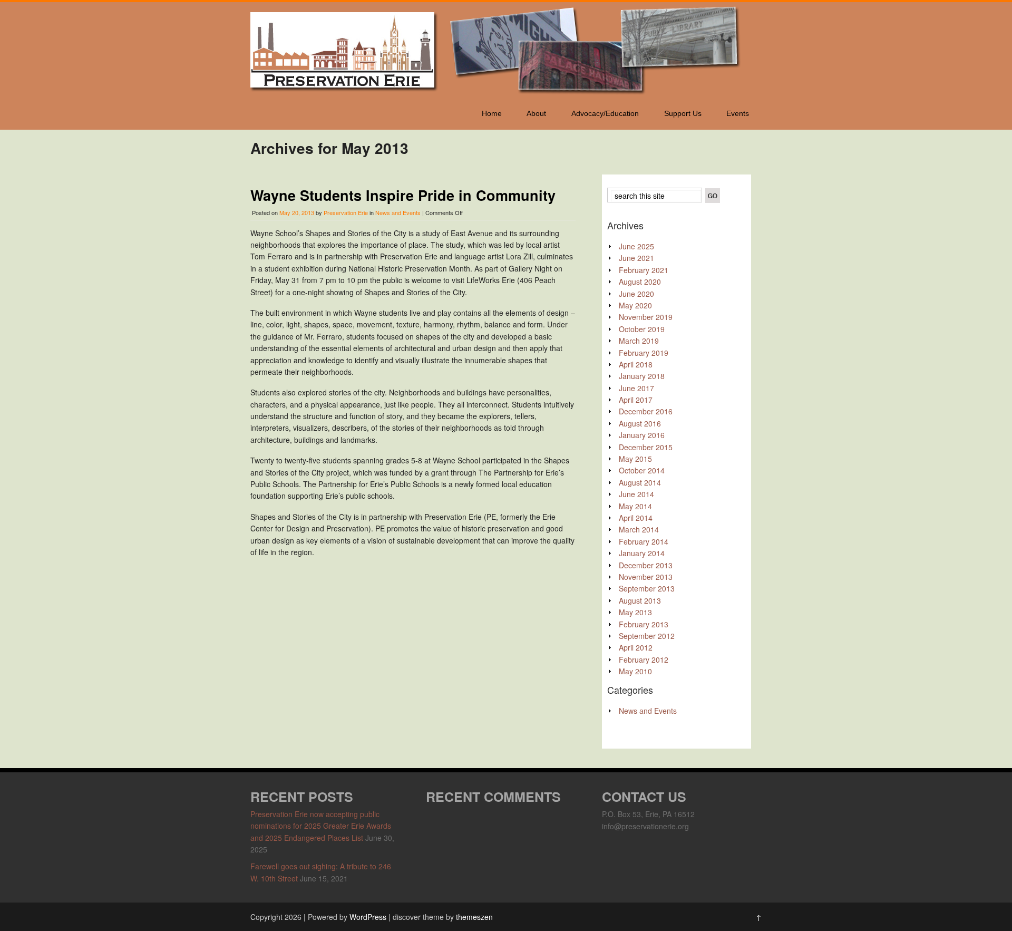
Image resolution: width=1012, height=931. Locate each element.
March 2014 (639, 529)
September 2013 (647, 588)
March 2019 (639, 340)
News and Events (398, 212)
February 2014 (643, 541)
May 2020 (635, 305)
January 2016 (642, 435)
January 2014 (642, 553)
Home (492, 113)
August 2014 (640, 482)
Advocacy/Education (605, 113)
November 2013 (646, 576)
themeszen (474, 916)
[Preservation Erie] (498, 93)
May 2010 (635, 671)
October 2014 (642, 470)
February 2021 (643, 270)
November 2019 (646, 317)
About (536, 113)
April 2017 (636, 399)
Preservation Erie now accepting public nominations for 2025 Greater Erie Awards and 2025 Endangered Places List (320, 826)
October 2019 (642, 329)
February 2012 (643, 659)
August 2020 (640, 281)
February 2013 (643, 624)
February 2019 (643, 352)
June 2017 (636, 388)
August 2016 (640, 423)
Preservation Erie (346, 212)
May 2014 (635, 506)
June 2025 (636, 246)
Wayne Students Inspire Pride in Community (403, 195)
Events (737, 113)
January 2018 (642, 376)
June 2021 (636, 258)
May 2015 (635, 458)
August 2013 (640, 600)
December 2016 (646, 411)
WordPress (367, 916)
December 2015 (646, 447)
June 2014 (636, 494)
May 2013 (635, 612)
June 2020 (636, 293)
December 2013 (646, 565)
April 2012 (636, 647)
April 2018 (636, 364)
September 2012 (647, 636)
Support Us (683, 113)
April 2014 (636, 517)
